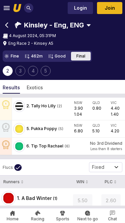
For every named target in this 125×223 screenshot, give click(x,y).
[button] (49, 25)
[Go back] (7, 25)
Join (110, 8)
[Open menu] (7, 8)
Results (11, 87)
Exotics (35, 87)
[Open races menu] (88, 25)
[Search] (28, 8)
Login (80, 8)
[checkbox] (12, 167)
